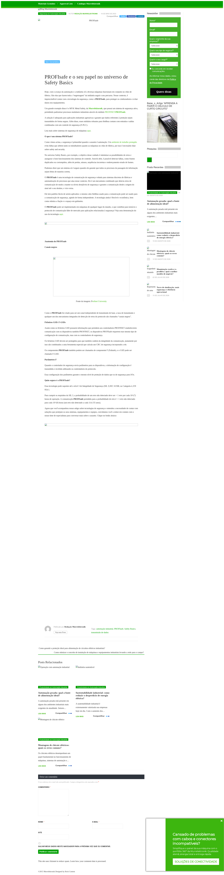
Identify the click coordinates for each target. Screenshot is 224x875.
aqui (89, 131)
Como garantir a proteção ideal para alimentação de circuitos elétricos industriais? (72, 648)
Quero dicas (163, 91)
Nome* (153, 20)
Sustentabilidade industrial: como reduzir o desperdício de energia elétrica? (92, 695)
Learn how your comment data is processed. (88, 861)
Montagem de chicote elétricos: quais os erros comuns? (53, 746)
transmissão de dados (99, 632)
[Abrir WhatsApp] (6, 868)
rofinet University (99, 301)
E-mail (95, 822)
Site (40, 832)
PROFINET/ (115, 112)
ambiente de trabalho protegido (124, 142)
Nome (41, 822)
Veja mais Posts (60, 632)
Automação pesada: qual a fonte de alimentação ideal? (54, 694)
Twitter (123, 16)
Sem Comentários (52, 62)
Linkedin (141, 16)
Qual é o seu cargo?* (158, 59)
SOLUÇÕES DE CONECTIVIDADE (196, 861)
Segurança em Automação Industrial (52, 13)
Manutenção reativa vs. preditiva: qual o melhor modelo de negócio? (167, 271)
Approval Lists (66, 4)
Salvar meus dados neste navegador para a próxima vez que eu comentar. (74, 846)
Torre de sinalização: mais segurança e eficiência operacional (168, 289)
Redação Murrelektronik (86, 13)
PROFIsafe (118, 629)
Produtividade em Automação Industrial (53, 687)
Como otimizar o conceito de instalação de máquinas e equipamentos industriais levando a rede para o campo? (99, 652)
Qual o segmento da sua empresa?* (160, 40)
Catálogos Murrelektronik (88, 4)
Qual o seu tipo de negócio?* (162, 50)
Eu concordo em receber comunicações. (162, 70)
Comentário (44, 787)
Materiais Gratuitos (46, 4)
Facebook (131, 16)
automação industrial (104, 629)
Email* (152, 30)
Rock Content (70, 872)
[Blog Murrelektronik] (47, 9)
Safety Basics (129, 629)
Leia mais (42, 713)
